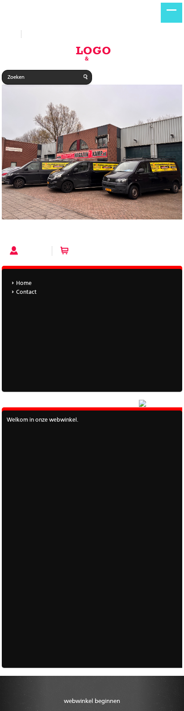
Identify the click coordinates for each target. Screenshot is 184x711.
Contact (26, 292)
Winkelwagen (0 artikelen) (107, 251)
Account (32, 251)
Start (8, 34)
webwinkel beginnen (92, 701)
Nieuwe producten (52, 34)
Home (12, 234)
